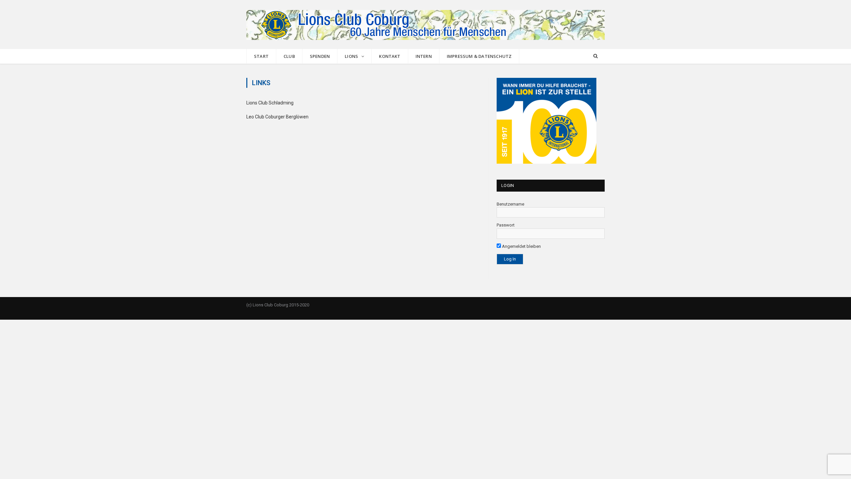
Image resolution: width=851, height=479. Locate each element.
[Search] (595, 56)
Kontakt (389, 56)
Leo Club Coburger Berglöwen (277, 116)
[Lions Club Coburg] (425, 24)
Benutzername (510, 204)
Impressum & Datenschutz (479, 56)
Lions (351, 56)
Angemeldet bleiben (521, 246)
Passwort (506, 225)
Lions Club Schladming (270, 102)
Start (261, 56)
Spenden (320, 56)
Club (289, 56)
